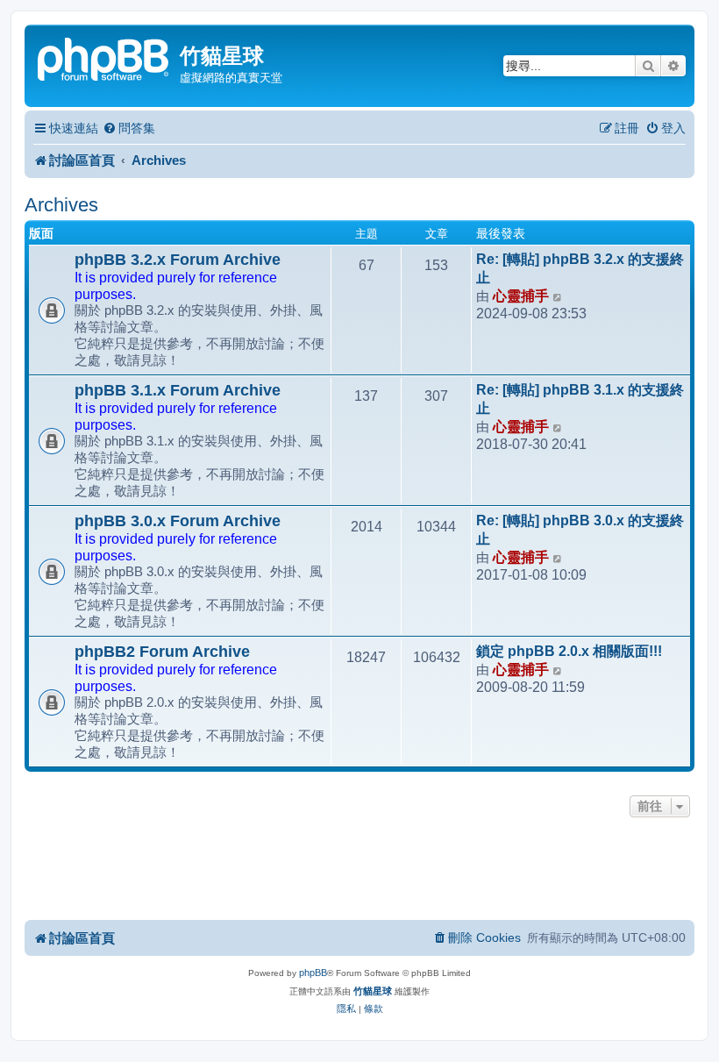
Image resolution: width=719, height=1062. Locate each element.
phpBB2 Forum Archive (162, 651)
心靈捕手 (521, 296)
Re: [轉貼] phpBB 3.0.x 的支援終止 (580, 529)
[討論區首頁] (104, 57)
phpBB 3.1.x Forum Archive (178, 390)
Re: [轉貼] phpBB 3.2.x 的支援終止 (580, 268)
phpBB (313, 972)
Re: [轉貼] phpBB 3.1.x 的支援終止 (580, 399)
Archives (61, 205)
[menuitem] (129, 128)
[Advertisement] (359, 869)
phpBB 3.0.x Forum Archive (178, 521)
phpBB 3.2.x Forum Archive (178, 259)
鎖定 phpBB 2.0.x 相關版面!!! (569, 651)
